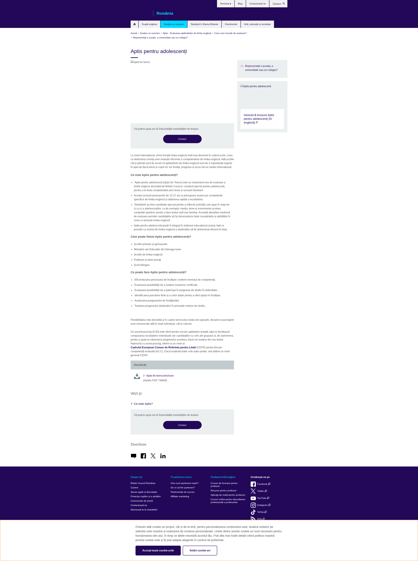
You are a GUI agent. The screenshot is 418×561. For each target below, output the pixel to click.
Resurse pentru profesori (223, 490)
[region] (209, 540)
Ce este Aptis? (143, 403)
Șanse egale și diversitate (144, 492)
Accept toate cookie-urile (158, 550)
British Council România (140, 13)
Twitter (261, 491)
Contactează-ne (257, 3)
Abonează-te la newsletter (144, 509)
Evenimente (231, 24)
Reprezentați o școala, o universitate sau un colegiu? (261, 68)
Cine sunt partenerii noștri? (185, 483)
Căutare (285, 4)
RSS (259, 519)
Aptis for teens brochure (160, 375)
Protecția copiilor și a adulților (146, 496)
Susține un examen (174, 24)
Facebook (262, 484)
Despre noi (136, 477)
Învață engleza (149, 24)
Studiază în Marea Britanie (204, 24)
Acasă (134, 24)
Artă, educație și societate (257, 24)
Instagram (262, 505)
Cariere (134, 487)
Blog (240, 3)
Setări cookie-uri (200, 550)
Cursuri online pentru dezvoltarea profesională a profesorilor (228, 501)
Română (225, 3)
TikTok (260, 512)
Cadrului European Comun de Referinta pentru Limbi (163, 347)
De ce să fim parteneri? (183, 487)
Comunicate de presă (142, 501)
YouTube (262, 498)
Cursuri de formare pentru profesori (224, 484)
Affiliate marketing (180, 496)
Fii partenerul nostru (181, 477)
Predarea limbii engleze (223, 477)
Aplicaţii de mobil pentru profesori (228, 495)
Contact (182, 139)
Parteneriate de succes (182, 492)
